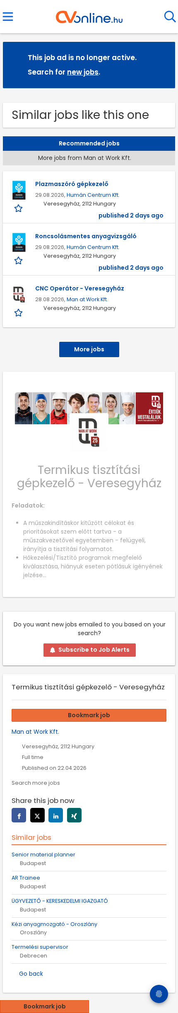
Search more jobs (36, 782)
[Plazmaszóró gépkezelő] (19, 190)
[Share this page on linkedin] (55, 815)
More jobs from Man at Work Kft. (85, 158)
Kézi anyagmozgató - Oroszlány (54, 924)
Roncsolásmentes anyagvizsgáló (86, 236)
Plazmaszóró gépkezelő (71, 184)
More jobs (89, 349)
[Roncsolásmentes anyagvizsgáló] (19, 242)
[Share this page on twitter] (37, 815)
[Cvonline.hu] (89, 14)
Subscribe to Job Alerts (94, 650)
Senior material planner (43, 854)
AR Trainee (26, 877)
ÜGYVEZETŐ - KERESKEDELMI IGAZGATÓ (60, 900)
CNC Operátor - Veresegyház (79, 288)
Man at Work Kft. (87, 299)
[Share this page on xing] (74, 815)
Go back (31, 973)
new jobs (83, 72)
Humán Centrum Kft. (93, 194)
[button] (162, 64)
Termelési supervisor (40, 946)
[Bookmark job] (19, 208)
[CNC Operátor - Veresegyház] (19, 294)
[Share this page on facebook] (19, 815)
